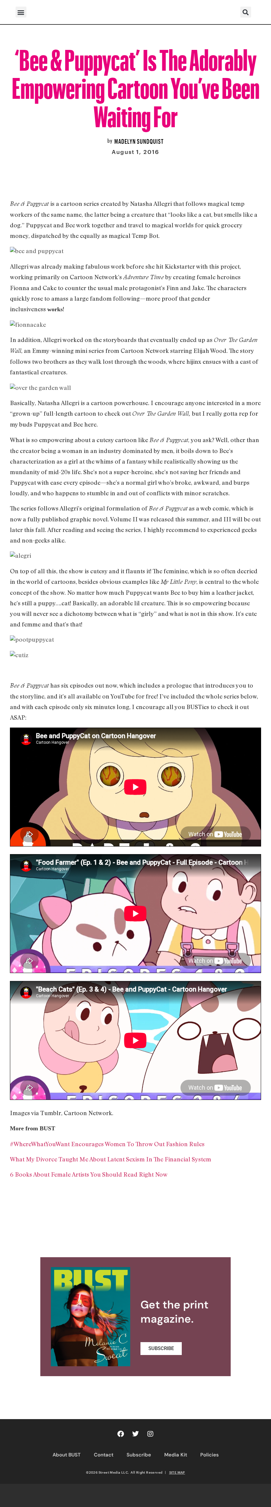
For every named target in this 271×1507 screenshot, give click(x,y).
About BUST (67, 1454)
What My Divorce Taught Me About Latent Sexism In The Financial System (110, 1159)
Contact (103, 1454)
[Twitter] (135, 1434)
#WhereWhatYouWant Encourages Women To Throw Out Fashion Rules (107, 1144)
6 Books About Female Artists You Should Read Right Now (89, 1174)
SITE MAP (177, 1472)
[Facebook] (120, 1434)
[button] (21, 12)
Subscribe (139, 1454)
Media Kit (175, 1454)
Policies (209, 1454)
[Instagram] (150, 1434)
